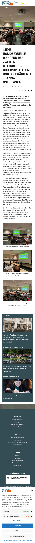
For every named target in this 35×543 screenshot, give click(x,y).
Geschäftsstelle (17, 420)
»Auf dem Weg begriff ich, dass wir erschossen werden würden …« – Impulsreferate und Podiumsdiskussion (16, 337)
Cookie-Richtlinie (7, 540)
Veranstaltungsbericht (27, 87)
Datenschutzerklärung (19, 540)
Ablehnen (17, 531)
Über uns (17, 422)
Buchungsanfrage (17, 460)
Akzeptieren (17, 525)
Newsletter (17, 458)
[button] (32, 491)
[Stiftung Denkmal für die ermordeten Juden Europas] (11, 3)
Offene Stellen (17, 427)
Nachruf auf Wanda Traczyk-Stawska (15, 396)
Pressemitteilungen (17, 437)
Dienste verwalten (17, 520)
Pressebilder (17, 440)
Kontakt (17, 456)
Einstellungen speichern (17, 536)
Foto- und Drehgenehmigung (17, 442)
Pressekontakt (17, 445)
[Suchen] (30, 1)
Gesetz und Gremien (17, 424)
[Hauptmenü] (30, 5)
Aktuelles (17, 87)
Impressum (29, 540)
